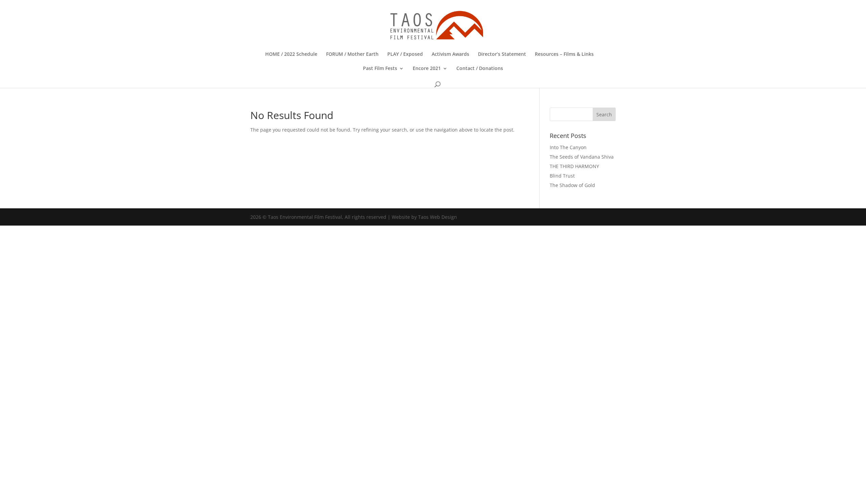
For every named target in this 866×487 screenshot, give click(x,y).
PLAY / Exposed (405, 54)
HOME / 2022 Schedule (291, 54)
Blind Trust (562, 175)
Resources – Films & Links (564, 54)
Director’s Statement (502, 54)
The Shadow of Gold (572, 185)
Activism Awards (450, 54)
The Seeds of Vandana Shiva (582, 157)
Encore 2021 (427, 68)
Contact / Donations (479, 68)
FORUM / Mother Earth (352, 54)
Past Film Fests (380, 68)
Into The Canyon (568, 147)
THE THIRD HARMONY (574, 166)
